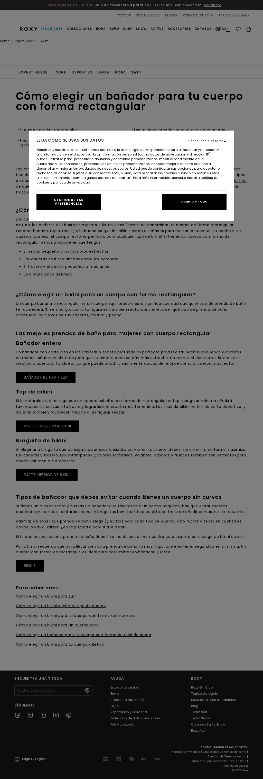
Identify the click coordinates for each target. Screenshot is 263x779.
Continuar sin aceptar (205, 141)
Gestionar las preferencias (68, 202)
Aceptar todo (194, 201)
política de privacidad (71, 182)
